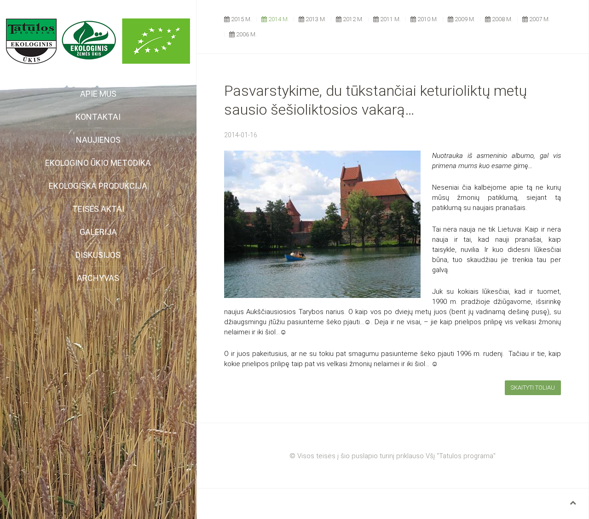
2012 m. (352, 19)
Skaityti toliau (533, 387)
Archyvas (98, 278)
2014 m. (278, 19)
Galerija (98, 232)
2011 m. (390, 19)
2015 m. (241, 19)
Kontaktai (98, 117)
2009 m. (464, 19)
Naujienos (98, 140)
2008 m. (502, 19)
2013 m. (315, 19)
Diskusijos (98, 255)
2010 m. (427, 19)
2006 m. (246, 34)
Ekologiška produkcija (98, 186)
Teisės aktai (98, 209)
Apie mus (98, 94)
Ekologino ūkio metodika (98, 163)
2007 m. (539, 19)
